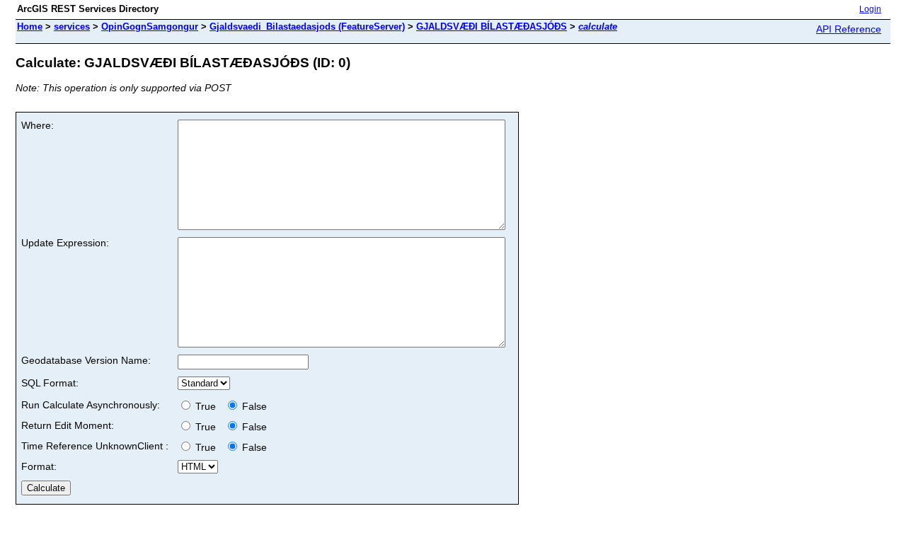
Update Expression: (65, 242)
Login (870, 9)
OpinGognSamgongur (149, 26)
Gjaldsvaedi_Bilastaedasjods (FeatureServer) (307, 26)
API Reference (848, 29)
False (253, 406)
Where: (37, 125)
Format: (39, 466)
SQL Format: (50, 383)
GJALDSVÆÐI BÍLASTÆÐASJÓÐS (491, 26)
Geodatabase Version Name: (86, 360)
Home (29, 26)
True (207, 406)
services (72, 26)
